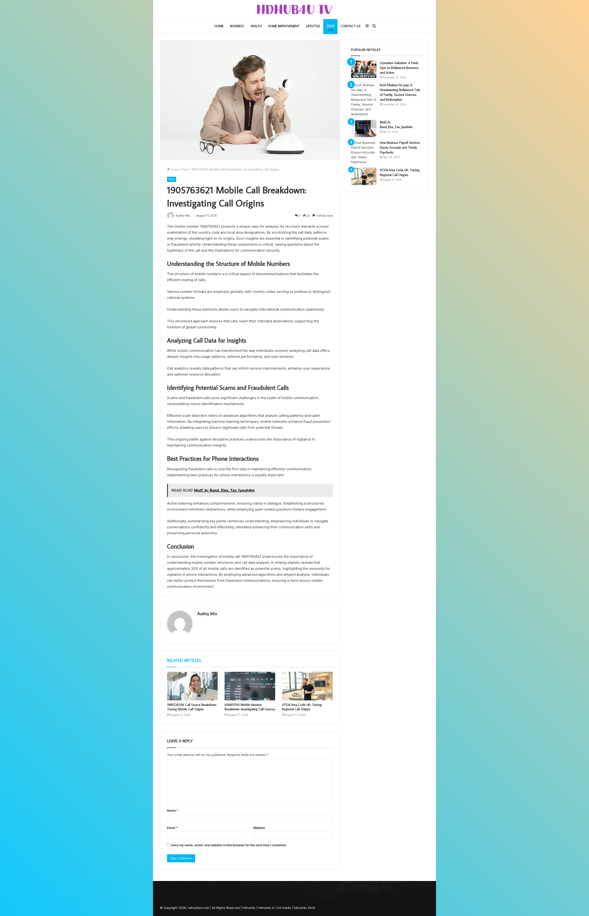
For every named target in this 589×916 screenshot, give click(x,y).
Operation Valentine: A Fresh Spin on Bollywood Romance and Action (399, 68)
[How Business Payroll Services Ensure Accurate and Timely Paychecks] (363, 152)
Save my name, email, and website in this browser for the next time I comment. (229, 845)
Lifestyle (313, 26)
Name (172, 810)
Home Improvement (284, 26)
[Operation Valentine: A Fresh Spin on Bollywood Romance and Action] (363, 69)
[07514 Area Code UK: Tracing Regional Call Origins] (307, 686)
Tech (330, 26)
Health (256, 26)
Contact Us (351, 26)
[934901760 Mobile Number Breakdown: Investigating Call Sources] (250, 686)
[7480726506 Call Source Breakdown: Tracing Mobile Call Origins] (192, 686)
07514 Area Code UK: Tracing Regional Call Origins (302, 707)
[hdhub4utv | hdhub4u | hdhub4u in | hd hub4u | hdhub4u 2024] (294, 9)
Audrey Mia (207, 613)
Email (172, 828)
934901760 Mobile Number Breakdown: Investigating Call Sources (250, 707)
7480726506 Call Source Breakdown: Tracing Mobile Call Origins (192, 707)
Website (259, 828)
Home (219, 26)
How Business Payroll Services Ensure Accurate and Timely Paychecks (400, 147)
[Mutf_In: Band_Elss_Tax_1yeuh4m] (363, 128)
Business (237, 26)
